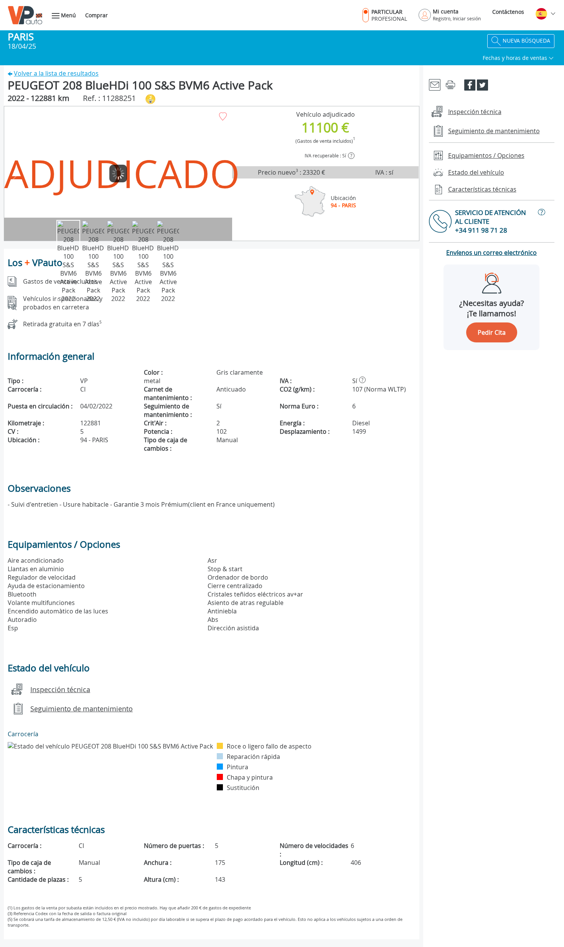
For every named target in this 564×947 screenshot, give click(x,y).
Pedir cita (492, 332)
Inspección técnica (60, 689)
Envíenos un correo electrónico (491, 252)
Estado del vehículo (476, 172)
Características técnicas (482, 189)
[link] (434, 84)
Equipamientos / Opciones (486, 155)
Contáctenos (508, 11)
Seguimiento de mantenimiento (81, 708)
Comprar (96, 15)
